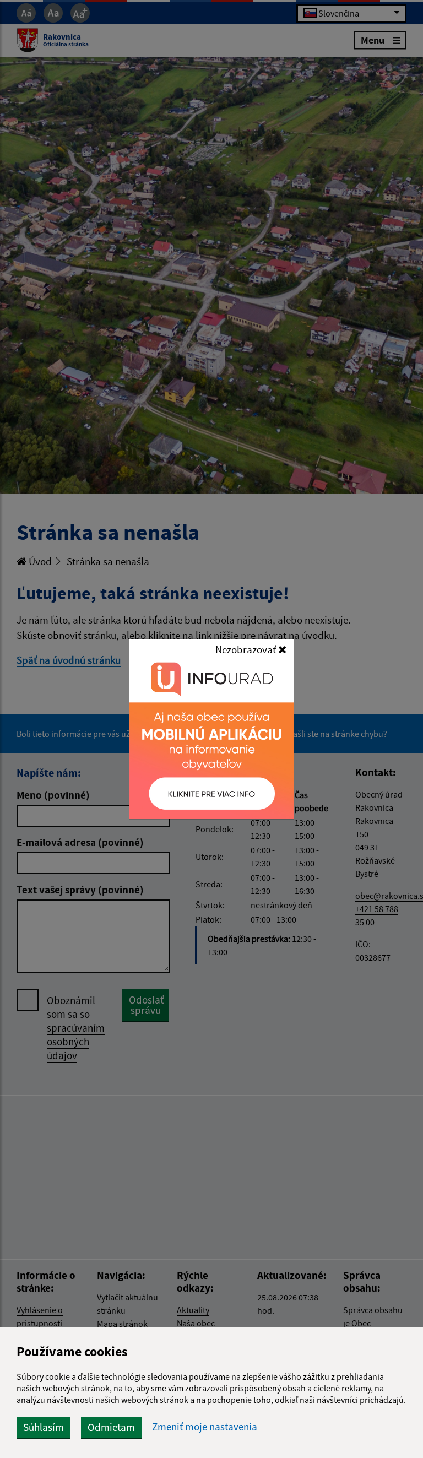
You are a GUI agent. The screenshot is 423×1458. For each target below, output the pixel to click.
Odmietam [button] (111, 1427)
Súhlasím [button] (43, 1427)
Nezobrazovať (246, 649)
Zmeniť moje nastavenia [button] (204, 1427)
